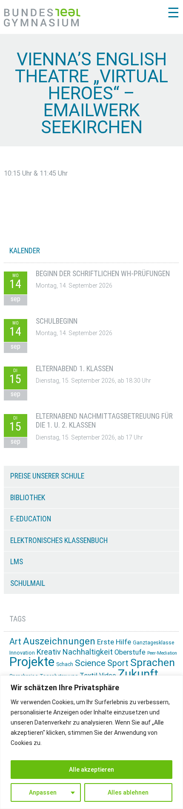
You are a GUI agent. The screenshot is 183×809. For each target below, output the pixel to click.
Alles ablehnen (128, 792)
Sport (118, 663)
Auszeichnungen (59, 641)
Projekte (31, 662)
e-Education (30, 519)
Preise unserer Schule (47, 476)
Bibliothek (27, 497)
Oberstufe (130, 652)
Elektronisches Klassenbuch (59, 540)
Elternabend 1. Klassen (74, 368)
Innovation (22, 652)
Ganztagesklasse (153, 643)
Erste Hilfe (114, 642)
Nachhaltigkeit (88, 651)
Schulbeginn (56, 321)
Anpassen (43, 792)
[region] (91, 742)
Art (15, 641)
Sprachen (152, 662)
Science (90, 663)
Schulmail (27, 583)
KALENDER (24, 250)
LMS (16, 561)
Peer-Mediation (162, 653)
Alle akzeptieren (91, 769)
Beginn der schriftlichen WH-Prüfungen (103, 273)
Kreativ (49, 651)
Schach (64, 664)
